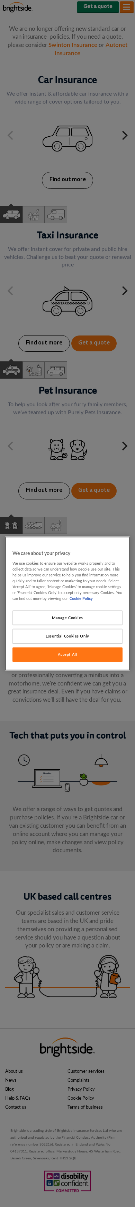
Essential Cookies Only (67, 636)
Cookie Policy (81, 599)
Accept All (68, 654)
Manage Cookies (67, 618)
